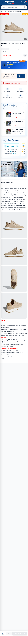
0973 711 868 (20, 76)
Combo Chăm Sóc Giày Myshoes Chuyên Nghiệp (18, 113)
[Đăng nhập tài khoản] (21, 2)
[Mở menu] (2, 2)
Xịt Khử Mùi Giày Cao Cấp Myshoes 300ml (17, 130)
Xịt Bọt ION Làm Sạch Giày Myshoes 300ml (17, 122)
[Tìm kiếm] (25, 7)
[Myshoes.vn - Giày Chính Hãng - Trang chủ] (9, 2)
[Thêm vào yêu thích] (25, 55)
